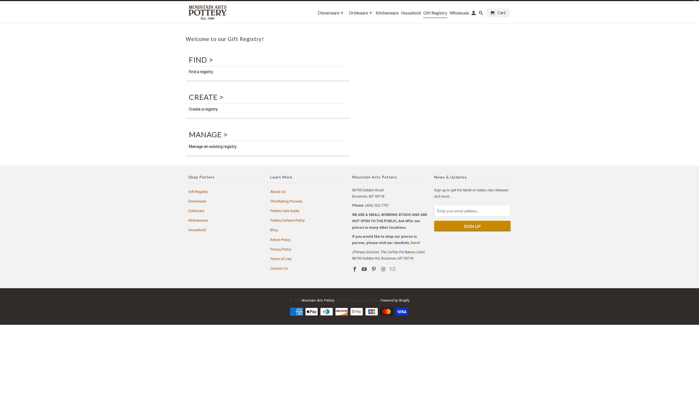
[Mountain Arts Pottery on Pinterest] (374, 269)
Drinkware (196, 211)
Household (197, 230)
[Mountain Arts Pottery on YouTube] (365, 269)
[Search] (481, 14)
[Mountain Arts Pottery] (207, 12)
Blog (274, 230)
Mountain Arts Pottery (318, 300)
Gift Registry (198, 192)
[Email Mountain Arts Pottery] (393, 269)
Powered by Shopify (395, 300)
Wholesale (459, 13)
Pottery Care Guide (284, 211)
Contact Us (279, 268)
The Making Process (286, 201)
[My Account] (474, 14)
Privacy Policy (280, 249)
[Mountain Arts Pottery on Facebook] (355, 269)
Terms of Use (280, 259)
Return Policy (280, 240)
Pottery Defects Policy (287, 220)
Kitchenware (198, 220)
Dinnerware (197, 201)
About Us (277, 192)
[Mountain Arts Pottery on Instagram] (384, 269)
